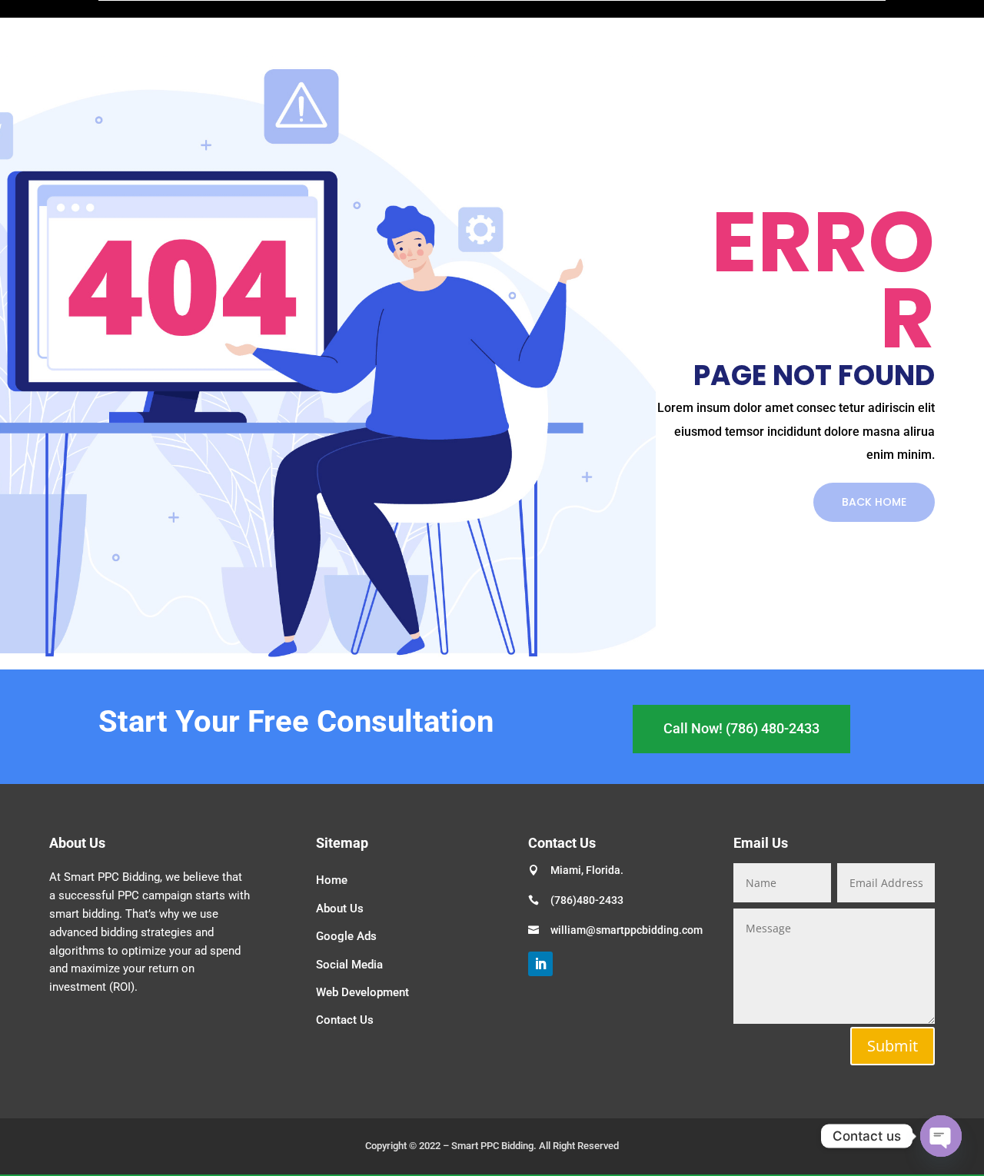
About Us (340, 908)
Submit (892, 1045)
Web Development (362, 992)
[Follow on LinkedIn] (540, 964)
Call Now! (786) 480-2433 (741, 728)
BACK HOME (874, 502)
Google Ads (346, 936)
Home (331, 880)
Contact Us (345, 1020)
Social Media (349, 965)
